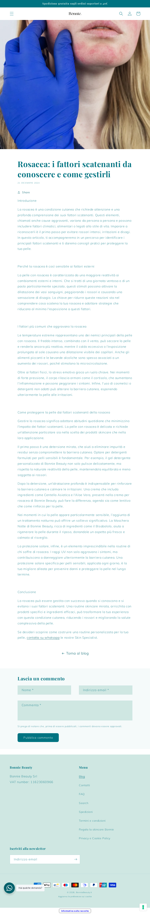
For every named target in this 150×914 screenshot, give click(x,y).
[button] (11, 13)
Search (83, 803)
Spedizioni (86, 812)
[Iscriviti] (75, 859)
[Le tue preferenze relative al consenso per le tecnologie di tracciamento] (143, 907)
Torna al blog (77, 653)
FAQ (82, 794)
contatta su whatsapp (43, 637)
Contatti (84, 785)
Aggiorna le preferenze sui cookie (75, 896)
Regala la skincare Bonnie (96, 829)
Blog (82, 776)
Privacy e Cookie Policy (94, 838)
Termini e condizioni (92, 820)
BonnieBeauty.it (84, 892)
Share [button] (26, 192)
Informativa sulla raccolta (75, 911)
